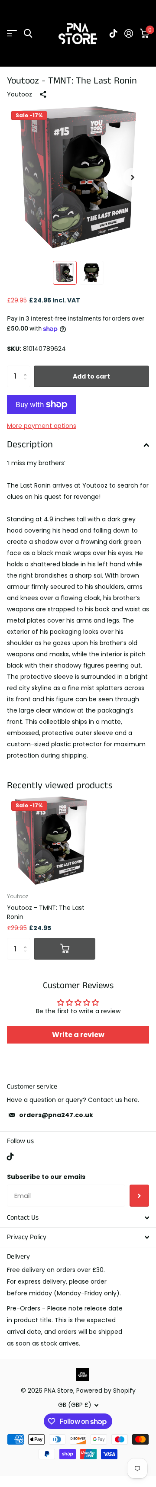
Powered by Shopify (106, 1390)
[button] (132, 177)
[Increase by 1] (27, 368)
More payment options (41, 425)
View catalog (12, 33)
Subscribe (139, 1195)
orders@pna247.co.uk (56, 1115)
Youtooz (19, 94)
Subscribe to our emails (46, 1176)
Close (78, 1217)
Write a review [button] (78, 1035)
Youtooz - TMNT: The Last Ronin (45, 912)
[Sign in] (128, 33)
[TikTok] (10, 1156)
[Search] (28, 33)
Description (30, 444)
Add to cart (91, 376)
